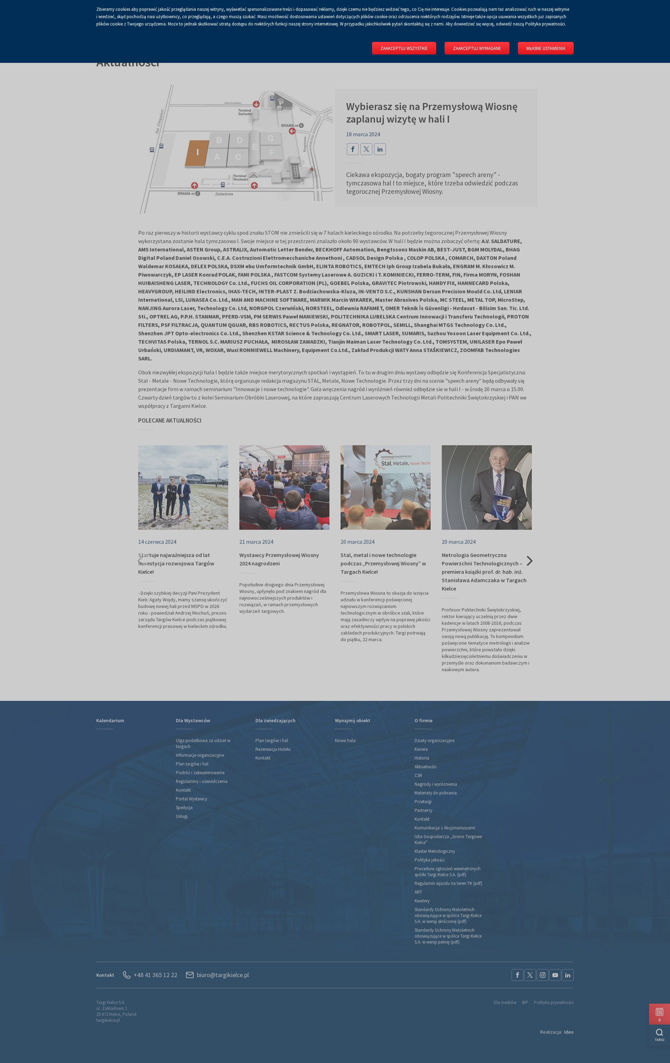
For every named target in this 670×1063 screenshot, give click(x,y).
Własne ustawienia (545, 48)
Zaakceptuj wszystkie (404, 48)
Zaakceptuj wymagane (477, 48)
